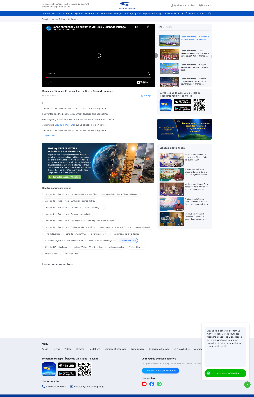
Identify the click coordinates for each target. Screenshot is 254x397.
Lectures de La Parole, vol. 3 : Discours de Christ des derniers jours (74, 207)
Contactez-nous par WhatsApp (160, 370)
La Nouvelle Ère (173, 13)
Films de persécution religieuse (102, 240)
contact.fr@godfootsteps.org (89, 386)
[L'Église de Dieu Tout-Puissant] (127, 5)
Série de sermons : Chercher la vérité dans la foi (86, 234)
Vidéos (66, 13)
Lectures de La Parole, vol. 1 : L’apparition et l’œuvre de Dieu (71, 194)
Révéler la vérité (51, 254)
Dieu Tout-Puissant (64, 124)
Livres (55, 13)
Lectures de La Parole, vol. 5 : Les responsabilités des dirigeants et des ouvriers (79, 220)
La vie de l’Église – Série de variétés (87, 247)
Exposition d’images (153, 13)
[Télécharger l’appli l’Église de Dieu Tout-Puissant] (49, 369)
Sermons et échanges (112, 13)
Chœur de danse (68, 19)
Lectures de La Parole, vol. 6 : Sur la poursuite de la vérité (70, 227)
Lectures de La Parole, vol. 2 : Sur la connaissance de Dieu (70, 201)
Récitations (90, 13)
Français (206, 5)
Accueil (46, 13)
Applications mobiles (184, 5)
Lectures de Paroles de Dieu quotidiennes (120, 194)
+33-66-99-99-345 (56, 386)
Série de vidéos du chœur (56, 247)
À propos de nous (195, 13)
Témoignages (131, 13)
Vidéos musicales (116, 247)
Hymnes (79, 13)
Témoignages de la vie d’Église (126, 234)
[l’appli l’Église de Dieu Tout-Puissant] (166, 105)
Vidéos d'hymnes (136, 247)
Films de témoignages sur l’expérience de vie (64, 240)
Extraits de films (71, 254)
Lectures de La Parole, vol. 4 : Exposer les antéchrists (68, 214)
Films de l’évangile (52, 234)
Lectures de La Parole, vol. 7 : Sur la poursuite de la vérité (125, 227)
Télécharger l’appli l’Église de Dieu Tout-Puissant (70, 358)
